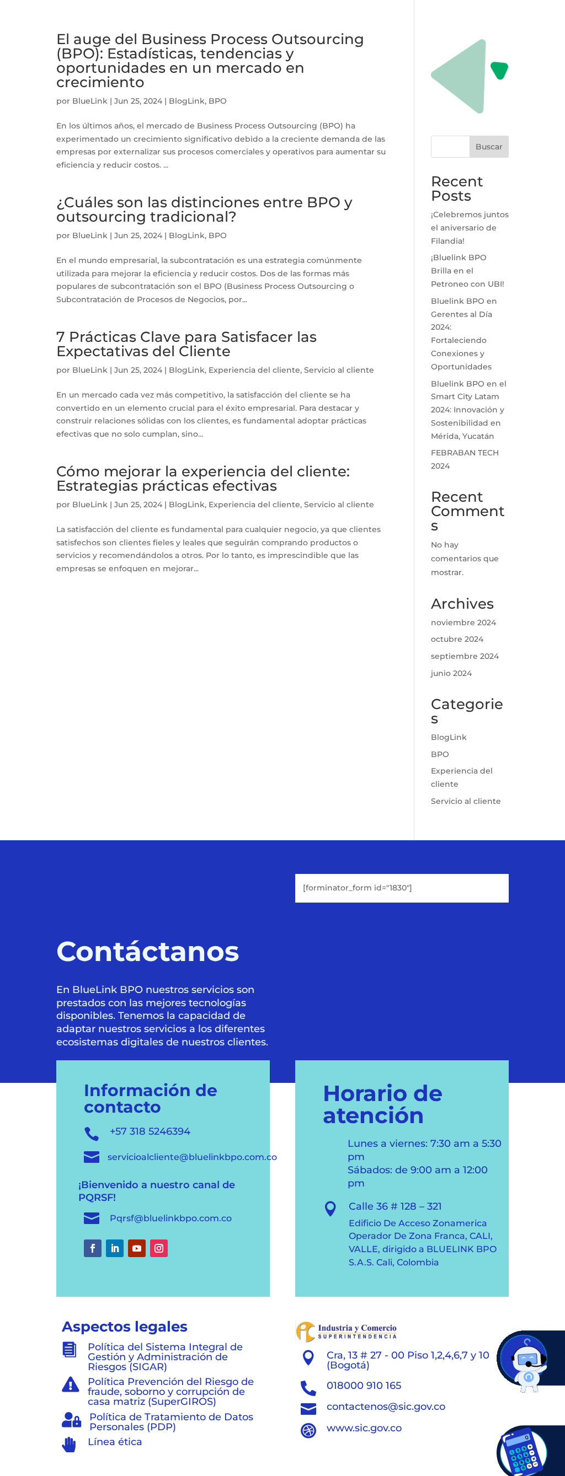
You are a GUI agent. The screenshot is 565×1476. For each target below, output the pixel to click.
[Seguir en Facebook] (93, 1248)
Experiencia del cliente (254, 370)
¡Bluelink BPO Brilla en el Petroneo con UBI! (467, 271)
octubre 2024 (457, 639)
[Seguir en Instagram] (159, 1248)
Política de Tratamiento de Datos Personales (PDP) (171, 1422)
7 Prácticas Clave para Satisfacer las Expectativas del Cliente (186, 344)
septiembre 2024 (465, 656)
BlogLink (187, 101)
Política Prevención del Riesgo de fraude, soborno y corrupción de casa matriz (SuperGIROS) (171, 1392)
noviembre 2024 (463, 622)
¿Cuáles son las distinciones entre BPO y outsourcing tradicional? (204, 210)
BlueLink (90, 101)
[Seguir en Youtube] (137, 1248)
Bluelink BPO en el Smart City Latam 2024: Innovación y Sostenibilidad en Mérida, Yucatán (469, 410)
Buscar (489, 147)
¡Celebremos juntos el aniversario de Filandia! (470, 228)
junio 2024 (451, 673)
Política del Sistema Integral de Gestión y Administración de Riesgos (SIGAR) (165, 1357)
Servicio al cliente (339, 370)
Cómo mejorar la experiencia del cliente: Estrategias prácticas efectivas (203, 479)
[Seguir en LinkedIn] (115, 1248)
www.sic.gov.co (364, 1428)
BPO (218, 101)
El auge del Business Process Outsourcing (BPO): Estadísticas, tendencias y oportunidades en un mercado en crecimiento (210, 60)
